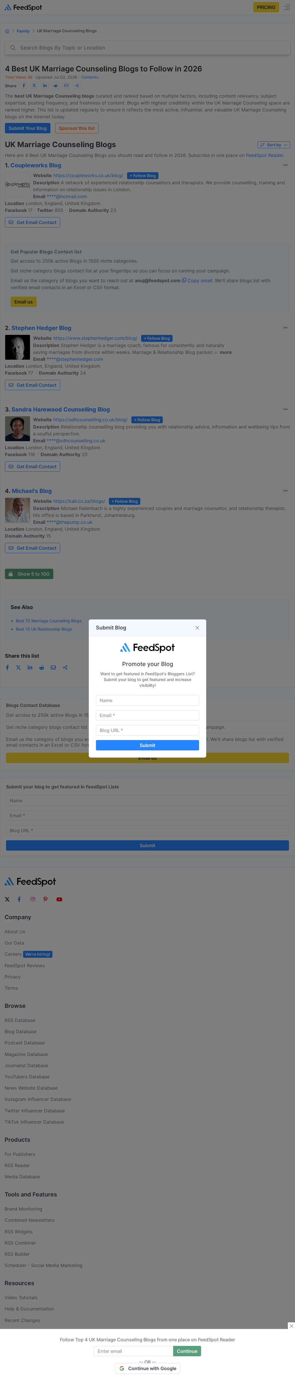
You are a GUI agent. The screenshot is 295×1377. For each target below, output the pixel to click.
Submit (147, 745)
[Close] (197, 627)
